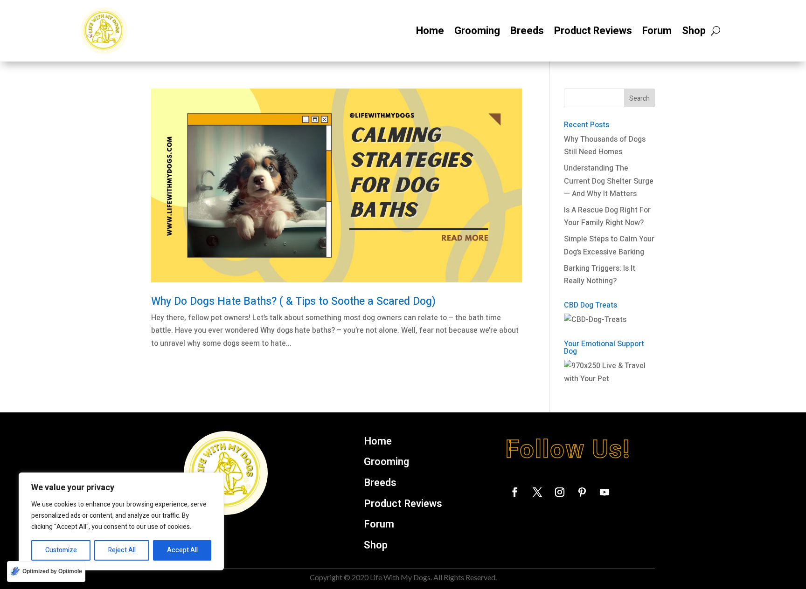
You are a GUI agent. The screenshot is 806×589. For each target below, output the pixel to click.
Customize (61, 550)
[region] (121, 521)
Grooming (477, 30)
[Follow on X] (537, 492)
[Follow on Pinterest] (582, 492)
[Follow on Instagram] (559, 492)
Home (430, 30)
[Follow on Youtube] (604, 492)
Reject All (122, 550)
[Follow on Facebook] (515, 492)
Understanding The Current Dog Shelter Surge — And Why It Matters (608, 181)
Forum (657, 30)
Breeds (527, 30)
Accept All (182, 550)
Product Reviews (593, 30)
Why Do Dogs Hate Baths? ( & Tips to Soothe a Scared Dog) (293, 301)
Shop (694, 30)
